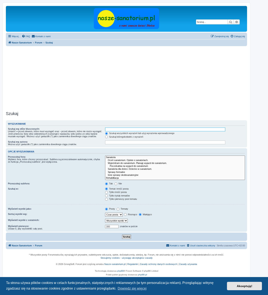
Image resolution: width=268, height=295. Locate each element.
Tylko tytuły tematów (119, 195)
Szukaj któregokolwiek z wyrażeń (125, 136)
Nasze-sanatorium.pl (114, 264)
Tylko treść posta (117, 192)
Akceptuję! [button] (244, 286)
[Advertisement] (131, 78)
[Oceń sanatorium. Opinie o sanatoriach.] (175, 160)
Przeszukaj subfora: (19, 183)
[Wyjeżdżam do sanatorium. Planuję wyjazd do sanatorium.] (175, 163)
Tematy (124, 209)
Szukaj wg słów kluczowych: (24, 129)
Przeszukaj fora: (17, 157)
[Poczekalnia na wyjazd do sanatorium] (175, 166)
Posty (111, 209)
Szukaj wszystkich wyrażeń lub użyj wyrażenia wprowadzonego (141, 133)
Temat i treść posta (118, 188)
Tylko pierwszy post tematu (122, 199)
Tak (110, 183)
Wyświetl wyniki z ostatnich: (23, 220)
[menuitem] (26, 36)
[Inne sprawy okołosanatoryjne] (175, 175)
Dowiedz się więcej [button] (132, 288)
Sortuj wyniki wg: (17, 214)
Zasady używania (188, 264)
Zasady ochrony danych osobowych (158, 264)
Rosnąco (132, 214)
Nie (120, 183)
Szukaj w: (13, 188)
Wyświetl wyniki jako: (20, 209)
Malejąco (147, 214)
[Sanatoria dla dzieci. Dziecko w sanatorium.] (175, 169)
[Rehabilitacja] (175, 178)
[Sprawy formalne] (175, 172)
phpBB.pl (142, 274)
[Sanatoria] (175, 157)
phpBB (120, 271)
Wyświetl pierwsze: (18, 226)
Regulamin (132, 264)
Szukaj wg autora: (18, 142)
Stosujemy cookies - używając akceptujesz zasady (126, 258)
